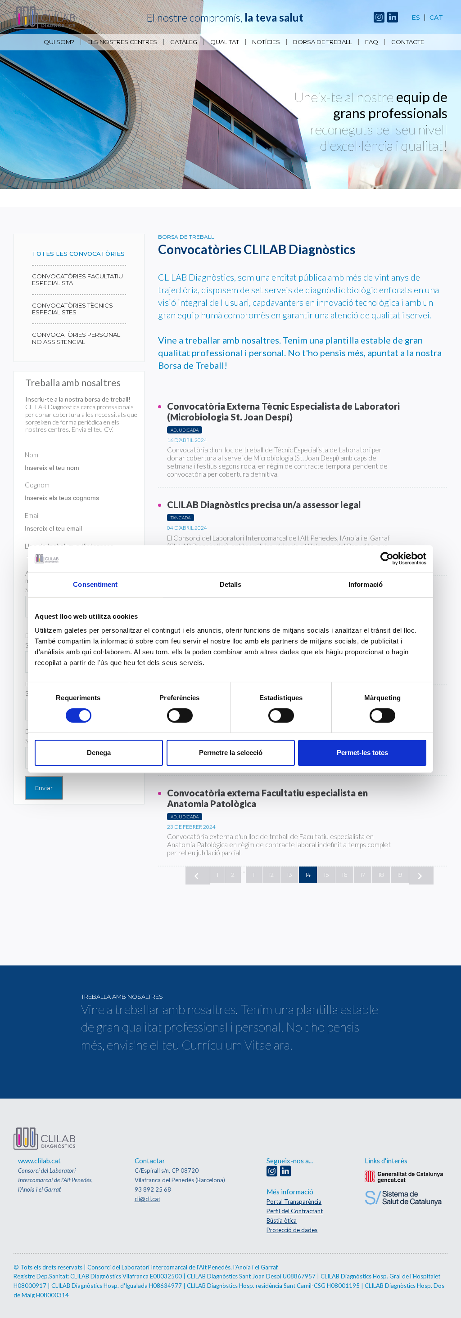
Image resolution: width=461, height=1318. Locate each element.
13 (289, 874)
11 (254, 874)
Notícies (266, 42)
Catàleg (183, 42)
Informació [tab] (365, 584)
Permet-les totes (362, 752)
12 (271, 874)
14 (308, 874)
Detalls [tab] (231, 584)
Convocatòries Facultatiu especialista (77, 280)
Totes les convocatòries (78, 253)
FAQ (371, 42)
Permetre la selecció (230, 752)
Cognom (37, 485)
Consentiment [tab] (95, 584)
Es (415, 17)
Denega (99, 752)
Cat (436, 17)
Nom (31, 455)
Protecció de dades (292, 1229)
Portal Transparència (294, 1201)
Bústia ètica (282, 1220)
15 (326, 874)
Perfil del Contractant (295, 1211)
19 (399, 874)
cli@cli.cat (147, 1198)
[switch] (180, 715)
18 (381, 874)
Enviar (44, 787)
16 (344, 874)
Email (32, 515)
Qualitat (224, 42)
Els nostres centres (122, 42)
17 (362, 874)
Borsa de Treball (322, 42)
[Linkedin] (392, 17)
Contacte (407, 42)
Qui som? (59, 42)
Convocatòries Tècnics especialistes (72, 309)
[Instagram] (379, 17)
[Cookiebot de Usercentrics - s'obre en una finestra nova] (387, 558)
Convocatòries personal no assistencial (76, 338)
